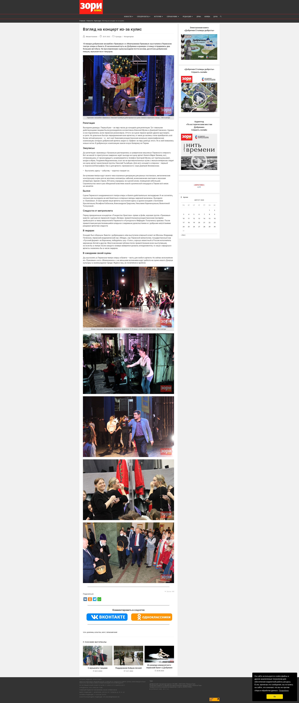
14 (204, 218)
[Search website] (220, 16)
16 (214, 218)
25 (189, 227)
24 (183, 227)
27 (199, 227)
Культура (97, 21)
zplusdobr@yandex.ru (111, 697)
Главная (82, 21)
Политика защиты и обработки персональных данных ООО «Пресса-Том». (176, 685)
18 (189, 223)
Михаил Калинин (91, 36)
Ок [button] (275, 697)
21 (204, 223)
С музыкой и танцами (97, 668)
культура (97, 632)
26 (194, 227)
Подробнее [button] (284, 691)
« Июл (183, 235)
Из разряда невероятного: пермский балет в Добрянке (159, 666)
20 (199, 223)
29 (209, 227)
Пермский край (111, 632)
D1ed (167, 689)
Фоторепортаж (129, 36)
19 (194, 223)
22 (209, 223)
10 (183, 218)
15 (209, 218)
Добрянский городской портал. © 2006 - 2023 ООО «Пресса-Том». (173, 684)
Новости (90, 21)
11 (189, 218)
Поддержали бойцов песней (128, 668)
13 (199, 218)
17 (183, 223)
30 (214, 227)
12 (194, 218)
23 (214, 223)
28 (204, 227)
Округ (104, 632)
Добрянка (90, 632)
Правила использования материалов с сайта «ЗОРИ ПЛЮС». (171, 687)
